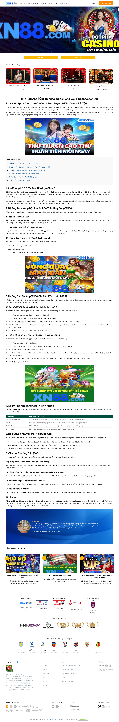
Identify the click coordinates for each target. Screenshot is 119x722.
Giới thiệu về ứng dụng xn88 (60, 575)
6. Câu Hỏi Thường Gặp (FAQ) (19, 180)
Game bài (44, 3)
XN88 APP (23, 3)
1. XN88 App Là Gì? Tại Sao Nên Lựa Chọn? (24, 164)
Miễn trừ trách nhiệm (68, 673)
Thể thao (31, 3)
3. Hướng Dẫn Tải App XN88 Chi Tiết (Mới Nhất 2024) (28, 170)
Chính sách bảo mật (68, 669)
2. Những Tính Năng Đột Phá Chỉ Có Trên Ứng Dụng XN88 (29, 167)
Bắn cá (37, 3)
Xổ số (50, 3)
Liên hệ (63, 677)
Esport (44, 677)
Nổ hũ (56, 3)
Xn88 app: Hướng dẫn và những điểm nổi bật (22, 576)
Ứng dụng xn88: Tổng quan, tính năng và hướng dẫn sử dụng (97, 576)
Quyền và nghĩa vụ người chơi (71, 665)
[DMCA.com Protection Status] (83, 719)
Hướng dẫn (63, 3)
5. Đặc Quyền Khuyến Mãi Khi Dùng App (23, 177)
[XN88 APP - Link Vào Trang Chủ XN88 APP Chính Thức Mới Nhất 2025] (11, 3)
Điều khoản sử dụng (68, 681)
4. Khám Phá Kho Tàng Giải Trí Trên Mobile (24, 174)
